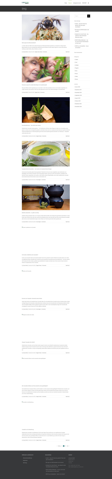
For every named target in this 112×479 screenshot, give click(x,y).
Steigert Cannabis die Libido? (28, 342)
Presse (76, 73)
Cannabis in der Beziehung (28, 429)
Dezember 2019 (78, 89)
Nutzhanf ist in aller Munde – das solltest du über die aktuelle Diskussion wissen (81, 35)
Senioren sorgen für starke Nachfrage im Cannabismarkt (34, 84)
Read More (67, 51)
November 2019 (78, 92)
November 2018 (78, 106)
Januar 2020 (77, 86)
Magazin (36, 51)
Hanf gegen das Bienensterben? (29, 42)
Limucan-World (25, 51)
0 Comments (45, 51)
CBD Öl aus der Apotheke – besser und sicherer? (55, 474)
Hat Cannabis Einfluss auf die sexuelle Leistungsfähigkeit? (35, 385)
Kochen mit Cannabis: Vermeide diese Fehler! (32, 298)
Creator (76, 59)
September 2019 (78, 95)
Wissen (41, 51)
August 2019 (77, 98)
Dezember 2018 (78, 103)
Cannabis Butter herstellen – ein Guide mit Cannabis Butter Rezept (36, 169)
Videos (76, 76)
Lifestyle (76, 65)
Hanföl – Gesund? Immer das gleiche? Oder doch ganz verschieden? (81, 25)
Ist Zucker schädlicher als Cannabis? (30, 254)
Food (37, 179)
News (39, 51)
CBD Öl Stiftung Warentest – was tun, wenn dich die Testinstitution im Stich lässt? (81, 41)
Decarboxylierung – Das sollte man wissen (31, 125)
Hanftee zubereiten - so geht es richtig (30, 212)
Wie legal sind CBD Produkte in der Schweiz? (55, 462)
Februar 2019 (77, 100)
